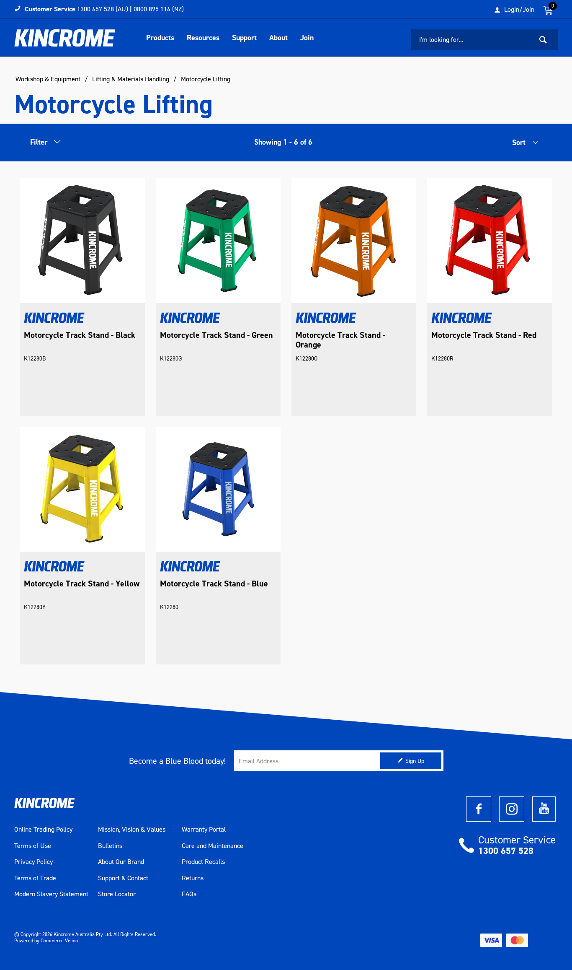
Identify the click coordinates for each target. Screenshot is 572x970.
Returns (193, 878)
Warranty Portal (204, 829)
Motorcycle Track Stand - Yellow (81, 584)
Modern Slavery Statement (51, 894)
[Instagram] (511, 809)
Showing (283, 142)
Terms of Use (32, 846)
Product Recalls (203, 862)
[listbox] (514, 144)
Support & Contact (123, 878)
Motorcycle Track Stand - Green (216, 335)
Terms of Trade (35, 878)
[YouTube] (544, 809)
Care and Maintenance (212, 846)
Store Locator (117, 894)
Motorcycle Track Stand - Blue (214, 584)
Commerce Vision (59, 940)
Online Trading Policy (43, 829)
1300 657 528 (505, 851)
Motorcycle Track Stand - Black (79, 335)
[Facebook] (478, 809)
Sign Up (414, 761)
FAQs (189, 894)
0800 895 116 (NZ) (159, 9)
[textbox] (472, 39)
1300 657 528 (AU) (102, 9)
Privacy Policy (33, 862)
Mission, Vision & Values (131, 829)
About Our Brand (121, 862)
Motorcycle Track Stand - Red (483, 335)
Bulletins (110, 846)
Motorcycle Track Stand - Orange (340, 340)
